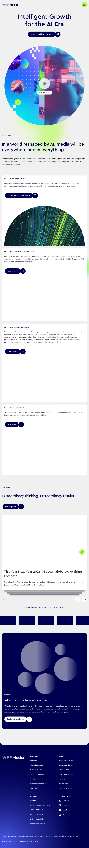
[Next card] (84, 599)
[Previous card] (78, 599)
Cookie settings (73, 836)
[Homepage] (13, 757)
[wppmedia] (11, 4)
